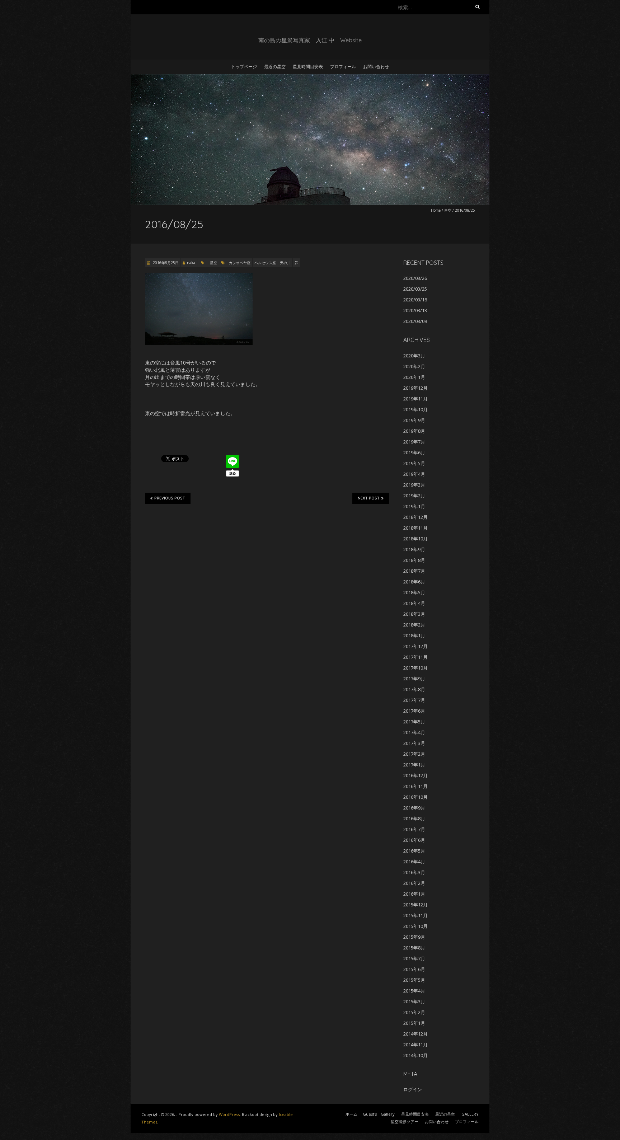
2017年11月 (415, 657)
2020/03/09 (415, 321)
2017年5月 (414, 721)
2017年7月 (414, 700)
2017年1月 (414, 764)
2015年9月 (414, 937)
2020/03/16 (415, 299)
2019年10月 (415, 409)
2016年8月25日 (165, 262)
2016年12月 (415, 775)
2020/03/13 (415, 310)
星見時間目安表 (308, 66)
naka (191, 262)
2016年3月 (414, 872)
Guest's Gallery (379, 1114)
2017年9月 (414, 678)
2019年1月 (414, 506)
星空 (447, 210)
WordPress (229, 1114)
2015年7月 (414, 958)
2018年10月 (415, 538)
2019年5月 (414, 463)
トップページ (244, 66)
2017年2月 (414, 754)
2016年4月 (414, 861)
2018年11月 (415, 528)
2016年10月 (415, 797)
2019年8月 (414, 431)
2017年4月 (414, 732)
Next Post (369, 498)
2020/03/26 (415, 278)
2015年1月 (414, 1023)
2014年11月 (415, 1044)
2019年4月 (414, 474)
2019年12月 (415, 388)
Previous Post (169, 498)
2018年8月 (414, 560)
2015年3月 (414, 1001)
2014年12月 (415, 1034)
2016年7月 (414, 829)
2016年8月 (414, 818)
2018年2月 (414, 624)
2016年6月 (414, 840)
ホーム (351, 1114)
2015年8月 (414, 947)
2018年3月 (414, 614)
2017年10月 (415, 668)
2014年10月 (415, 1055)
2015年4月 (414, 990)
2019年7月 (414, 441)
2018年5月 (414, 592)
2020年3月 (414, 355)
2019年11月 (415, 398)
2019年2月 (414, 495)
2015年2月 (414, 1012)
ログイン (412, 1089)
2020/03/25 (415, 289)
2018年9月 (414, 549)
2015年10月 (415, 926)
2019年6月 (414, 452)
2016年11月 (415, 786)
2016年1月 (414, 894)
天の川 (285, 262)
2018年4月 (414, 603)
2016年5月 (414, 851)
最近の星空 (275, 66)
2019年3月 (414, 485)
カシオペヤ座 (239, 262)
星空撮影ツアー (404, 1121)
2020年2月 (414, 366)
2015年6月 (414, 969)
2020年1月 (414, 377)
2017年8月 (414, 689)
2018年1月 (414, 635)
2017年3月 (414, 743)
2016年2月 (414, 883)
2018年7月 (414, 571)
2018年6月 (414, 581)
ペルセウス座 (265, 262)
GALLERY (470, 1114)
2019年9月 (414, 420)
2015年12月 (415, 904)
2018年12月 (415, 517)
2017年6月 (414, 711)
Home (436, 210)
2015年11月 (415, 915)
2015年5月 (414, 980)
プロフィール (343, 66)
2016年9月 (414, 807)
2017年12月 (415, 646)
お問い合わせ (376, 66)
